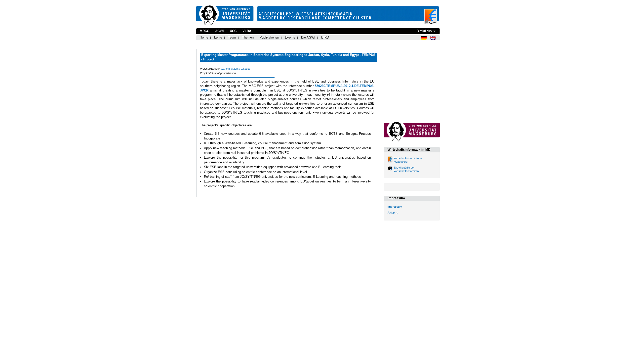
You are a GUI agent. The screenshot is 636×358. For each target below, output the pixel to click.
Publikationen (269, 37)
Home (204, 37)
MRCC (204, 31)
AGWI (219, 31)
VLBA (246, 31)
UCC (233, 31)
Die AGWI (308, 37)
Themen (248, 37)
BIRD (325, 37)
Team (232, 37)
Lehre (218, 37)
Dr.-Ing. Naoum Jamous (235, 68)
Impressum (395, 206)
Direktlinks (424, 31)
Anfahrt (393, 212)
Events (290, 37)
